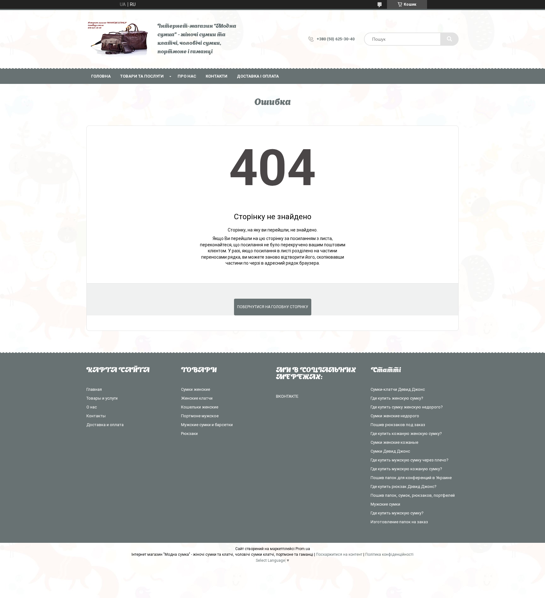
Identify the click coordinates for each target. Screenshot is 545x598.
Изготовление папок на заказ (399, 521)
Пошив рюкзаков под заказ (398, 424)
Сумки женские (195, 389)
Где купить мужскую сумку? (397, 513)
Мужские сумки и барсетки (207, 424)
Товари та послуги (142, 76)
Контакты (96, 415)
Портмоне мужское (200, 415)
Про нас (187, 76)
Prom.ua (303, 549)
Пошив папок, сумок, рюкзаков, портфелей (413, 495)
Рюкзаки (189, 433)
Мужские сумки (385, 504)
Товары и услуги (102, 398)
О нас (91, 407)
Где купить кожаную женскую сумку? (406, 433)
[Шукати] (449, 39)
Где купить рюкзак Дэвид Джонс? (404, 486)
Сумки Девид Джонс (390, 451)
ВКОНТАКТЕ (287, 396)
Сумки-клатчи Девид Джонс (398, 389)
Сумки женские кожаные (394, 442)
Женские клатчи (197, 398)
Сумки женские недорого (395, 415)
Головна (101, 76)
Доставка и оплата (105, 424)
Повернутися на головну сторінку (272, 307)
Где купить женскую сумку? (397, 398)
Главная (94, 389)
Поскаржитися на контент (339, 554)
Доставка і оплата (258, 76)
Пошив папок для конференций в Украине (411, 477)
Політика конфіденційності (389, 554)
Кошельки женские (199, 407)
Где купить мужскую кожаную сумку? (406, 468)
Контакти (216, 76)
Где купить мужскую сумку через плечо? (409, 460)
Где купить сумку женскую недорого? (407, 407)
